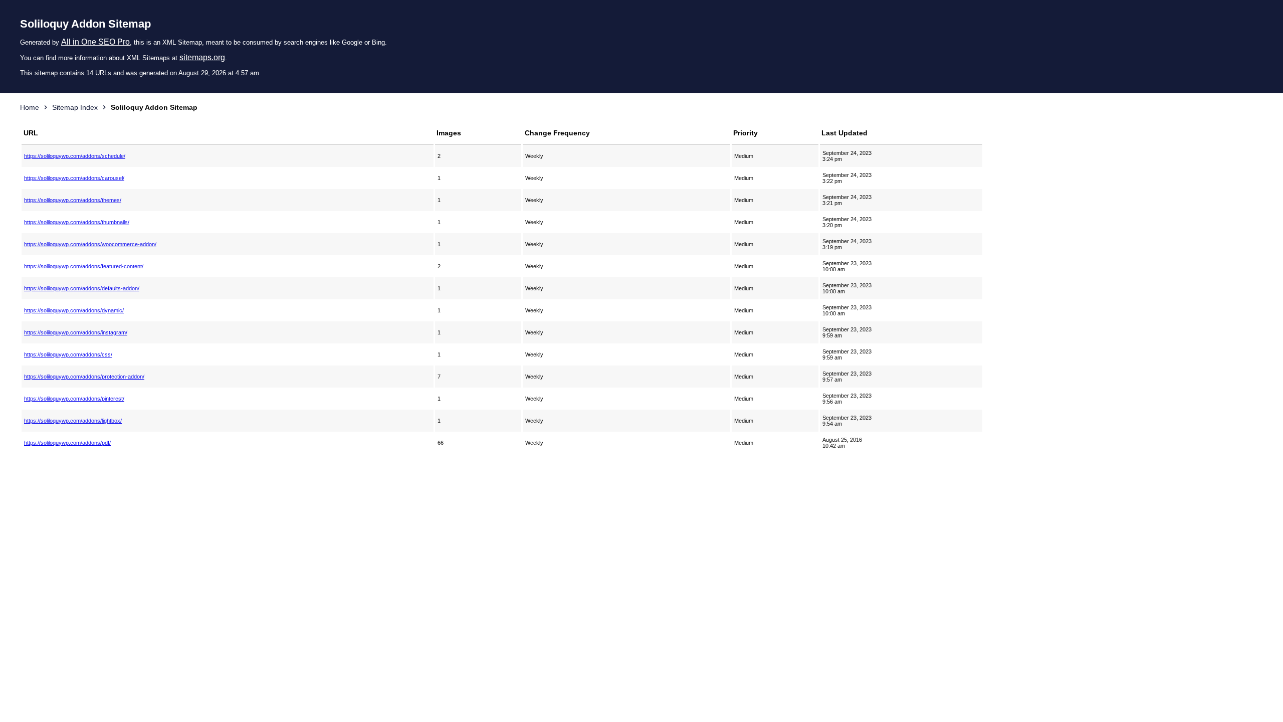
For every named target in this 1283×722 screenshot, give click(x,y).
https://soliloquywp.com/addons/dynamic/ (74, 310)
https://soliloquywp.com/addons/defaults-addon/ (81, 288)
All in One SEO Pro (95, 42)
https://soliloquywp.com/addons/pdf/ (67, 443)
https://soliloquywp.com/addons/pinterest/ (74, 399)
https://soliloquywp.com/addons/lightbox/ (73, 421)
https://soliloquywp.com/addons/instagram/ (75, 332)
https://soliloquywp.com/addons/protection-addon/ (84, 377)
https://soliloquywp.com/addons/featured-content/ (83, 266)
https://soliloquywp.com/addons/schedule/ (74, 156)
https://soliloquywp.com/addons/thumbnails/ (76, 222)
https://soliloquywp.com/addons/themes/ (72, 200)
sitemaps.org (202, 57)
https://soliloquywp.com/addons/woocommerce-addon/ (90, 244)
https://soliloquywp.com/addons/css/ (68, 354)
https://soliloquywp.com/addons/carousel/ (74, 178)
